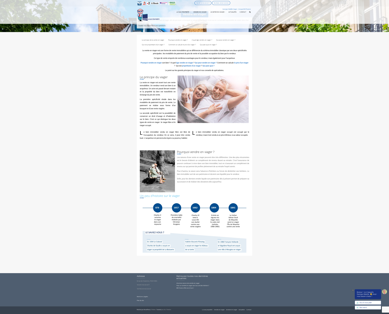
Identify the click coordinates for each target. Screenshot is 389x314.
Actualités (232, 12)
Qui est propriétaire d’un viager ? (153, 45)
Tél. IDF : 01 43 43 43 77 (203, 3)
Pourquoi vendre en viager (151, 63)
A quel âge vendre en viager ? (202, 40)
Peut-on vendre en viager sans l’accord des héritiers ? (192, 285)
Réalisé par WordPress (143, 310)
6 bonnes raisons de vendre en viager (187, 283)
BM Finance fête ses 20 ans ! (185, 288)
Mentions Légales (142, 297)
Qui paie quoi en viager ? (208, 45)
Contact (243, 12)
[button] (250, 12)
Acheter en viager (217, 12)
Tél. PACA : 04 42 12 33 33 (221, 3)
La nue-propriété (182, 12)
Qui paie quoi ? (208, 66)
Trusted (158, 310)
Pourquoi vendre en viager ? (178, 40)
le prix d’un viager (241, 63)
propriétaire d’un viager (191, 66)
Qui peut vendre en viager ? (225, 40)
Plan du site (140, 300)
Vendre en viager (199, 12)
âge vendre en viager (184, 63)
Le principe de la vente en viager (153, 40)
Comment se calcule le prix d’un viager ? (182, 45)
